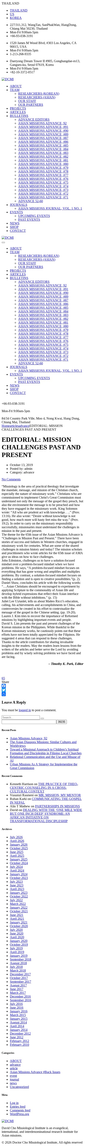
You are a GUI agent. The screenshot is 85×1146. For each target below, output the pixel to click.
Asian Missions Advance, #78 (43, 171)
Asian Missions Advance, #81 (43, 160)
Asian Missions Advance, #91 (43, 127)
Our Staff (27, 101)
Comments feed (20, 1110)
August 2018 (18, 963)
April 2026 (17, 841)
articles (18, 112)
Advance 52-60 (30, 201)
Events (16, 212)
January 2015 (18, 1018)
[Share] (42, 694)
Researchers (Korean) (38, 93)
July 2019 (16, 948)
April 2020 (17, 937)
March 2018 (18, 970)
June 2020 (16, 933)
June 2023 (16, 885)
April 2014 (17, 1026)
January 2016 (18, 1011)
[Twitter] (42, 690)
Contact (18, 230)
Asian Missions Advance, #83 (43, 153)
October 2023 (19, 878)
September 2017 (20, 981)
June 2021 (16, 915)
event (13, 1075)
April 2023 (17, 889)
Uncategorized (19, 1087)
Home (6, 426)
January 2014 (18, 1030)
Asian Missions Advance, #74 (43, 186)
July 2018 (16, 967)
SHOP (14, 227)
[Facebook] (42, 686)
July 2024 (16, 867)
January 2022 (18, 907)
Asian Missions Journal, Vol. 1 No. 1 (50, 208)
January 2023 (18, 892)
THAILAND (18, 10)
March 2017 (18, 992)
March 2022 (18, 904)
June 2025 (16, 852)
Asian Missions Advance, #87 (43, 138)
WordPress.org (19, 1114)
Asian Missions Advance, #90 (43, 130)
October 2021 (19, 911)
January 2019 (18, 955)
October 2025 (19, 848)
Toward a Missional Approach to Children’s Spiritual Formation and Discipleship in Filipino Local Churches (45, 751)
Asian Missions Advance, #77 (43, 175)
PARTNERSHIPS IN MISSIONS (57, 806)
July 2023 (16, 881)
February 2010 (19, 1044)
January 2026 (18, 844)
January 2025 (18, 859)
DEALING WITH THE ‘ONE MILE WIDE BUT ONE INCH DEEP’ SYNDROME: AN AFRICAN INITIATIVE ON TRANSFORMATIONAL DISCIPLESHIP (46, 815)
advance (15, 1064)
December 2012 (20, 1033)
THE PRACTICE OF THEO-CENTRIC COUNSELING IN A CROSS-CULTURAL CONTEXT (44, 787)
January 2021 (18, 922)
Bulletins (19, 116)
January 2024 (18, 874)
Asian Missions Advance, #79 (43, 167)
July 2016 (16, 1004)
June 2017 (16, 989)
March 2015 (18, 1015)
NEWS (14, 223)
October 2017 (19, 978)
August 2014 (18, 1022)
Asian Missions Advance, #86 (43, 141)
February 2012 (19, 1041)
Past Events (29, 219)
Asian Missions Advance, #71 (43, 197)
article (14, 1068)
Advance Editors (34, 119)
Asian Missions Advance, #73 (43, 190)
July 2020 (16, 929)
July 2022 (16, 900)
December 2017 (20, 974)
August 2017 (18, 985)
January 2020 (18, 941)
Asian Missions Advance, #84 (43, 149)
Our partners (30, 104)
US (12, 14)
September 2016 (20, 1000)
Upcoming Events (34, 216)
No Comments (11, 479)
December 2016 (20, 996)
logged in (25, 710)
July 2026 (16, 837)
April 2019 (17, 952)
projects (18, 108)
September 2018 (20, 959)
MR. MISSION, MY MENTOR (60, 795)
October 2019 (19, 944)
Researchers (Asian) (36, 97)
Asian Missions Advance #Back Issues (35, 1072)
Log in (14, 1103)
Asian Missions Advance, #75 (43, 182)
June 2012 (16, 1037)
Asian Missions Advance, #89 (43, 134)
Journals (18, 204)
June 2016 (16, 1007)
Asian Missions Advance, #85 (43, 145)
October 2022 (19, 896)
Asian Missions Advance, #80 (43, 164)
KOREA (16, 18)
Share (5, 682)
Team (14, 90)
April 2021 (17, 918)
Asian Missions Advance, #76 (43, 179)
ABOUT (16, 86)
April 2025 (17, 855)
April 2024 (17, 870)
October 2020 (19, 926)
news (13, 1083)
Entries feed (17, 1106)
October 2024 (19, 863)
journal (14, 1079)
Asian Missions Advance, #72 (43, 193)
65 (3, 678)
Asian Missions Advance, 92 (42, 123)
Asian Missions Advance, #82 (43, 156)
